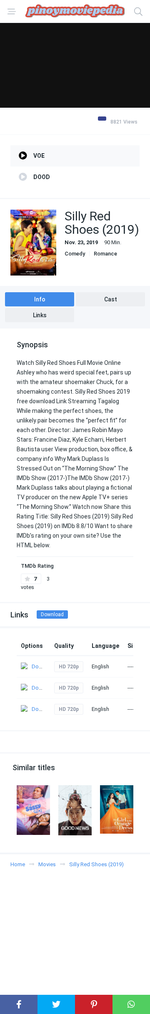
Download (52, 614)
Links (40, 315)
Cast (110, 299)
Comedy (75, 253)
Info (39, 299)
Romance (105, 253)
